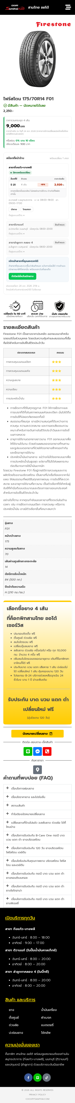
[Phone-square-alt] (47, 751)
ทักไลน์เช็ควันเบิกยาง (22, 276)
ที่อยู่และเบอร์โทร (15, 215)
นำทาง (14, 209)
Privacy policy (37, 1094)
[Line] (28, 751)
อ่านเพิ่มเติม (40, 680)
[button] (34, 105)
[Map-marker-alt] (37, 769)
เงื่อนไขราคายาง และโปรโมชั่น (28, 797)
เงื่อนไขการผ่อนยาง (22, 788)
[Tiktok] (47, 1077)
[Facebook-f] (28, 1077)
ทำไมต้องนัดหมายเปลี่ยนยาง (28, 814)
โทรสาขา (27, 209)
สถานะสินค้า (18, 806)
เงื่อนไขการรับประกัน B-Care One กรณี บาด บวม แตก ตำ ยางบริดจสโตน (35, 837)
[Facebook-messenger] (37, 751)
